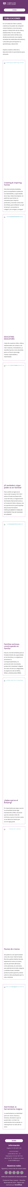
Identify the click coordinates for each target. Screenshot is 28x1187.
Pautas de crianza (12, 949)
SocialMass (18, 1185)
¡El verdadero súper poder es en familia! (12, 486)
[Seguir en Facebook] (6, 1172)
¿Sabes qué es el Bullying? (11, 801)
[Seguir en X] (10, 1172)
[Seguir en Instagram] (18, 1172)
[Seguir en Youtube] (14, 1172)
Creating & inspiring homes (13, 183)
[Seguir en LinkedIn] (21, 1172)
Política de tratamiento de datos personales (14, 1176)
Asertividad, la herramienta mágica (13, 1108)
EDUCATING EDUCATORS (9, 338)
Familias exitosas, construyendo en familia (12, 646)
